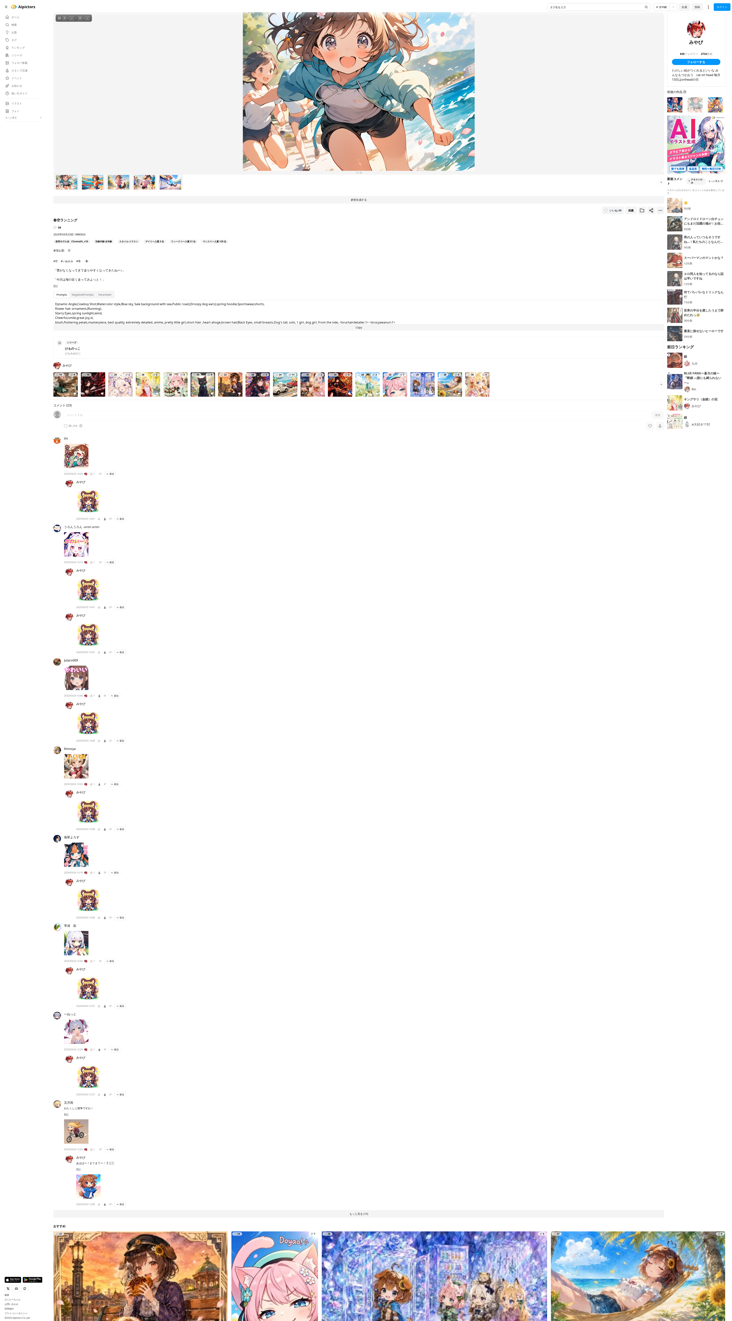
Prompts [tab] (61, 294)
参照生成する (359, 199)
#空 (55, 261)
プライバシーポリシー (16, 1313)
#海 (78, 261)
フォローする (696, 62)
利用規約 (9, 1308)
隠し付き (73, 425)
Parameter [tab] (105, 294)
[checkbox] (65, 425)
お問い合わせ (11, 1304)
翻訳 (55, 285)
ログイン (722, 7)
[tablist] (84, 295)
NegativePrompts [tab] (83, 294)
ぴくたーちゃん (13, 1299)
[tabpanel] (358, 315)
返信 (111, 473)
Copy (359, 327)
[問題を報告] (100, 474)
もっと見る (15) (358, 1214)
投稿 (697, 7)
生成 (684, 7)
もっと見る (714, 181)
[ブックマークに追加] (642, 210)
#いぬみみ (67, 261)
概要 (7, 1295)
